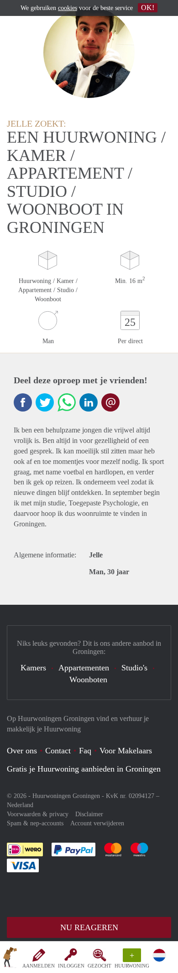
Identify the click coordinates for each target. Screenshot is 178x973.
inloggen (71, 965)
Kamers (33, 667)
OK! (147, 7)
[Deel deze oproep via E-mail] (110, 402)
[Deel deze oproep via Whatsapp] (67, 402)
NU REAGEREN (89, 927)
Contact (58, 750)
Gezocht (99, 965)
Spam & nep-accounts (35, 823)
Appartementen (83, 667)
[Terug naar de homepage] (10, 958)
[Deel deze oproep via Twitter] (45, 402)
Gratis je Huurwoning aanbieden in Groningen (84, 768)
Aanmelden (38, 965)
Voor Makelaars (125, 750)
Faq (85, 750)
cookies (67, 8)
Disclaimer (89, 814)
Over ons (22, 750)
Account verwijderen (97, 823)
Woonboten (88, 679)
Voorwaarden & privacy (37, 814)
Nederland (20, 805)
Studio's (134, 667)
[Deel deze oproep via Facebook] (23, 402)
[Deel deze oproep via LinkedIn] (88, 402)
